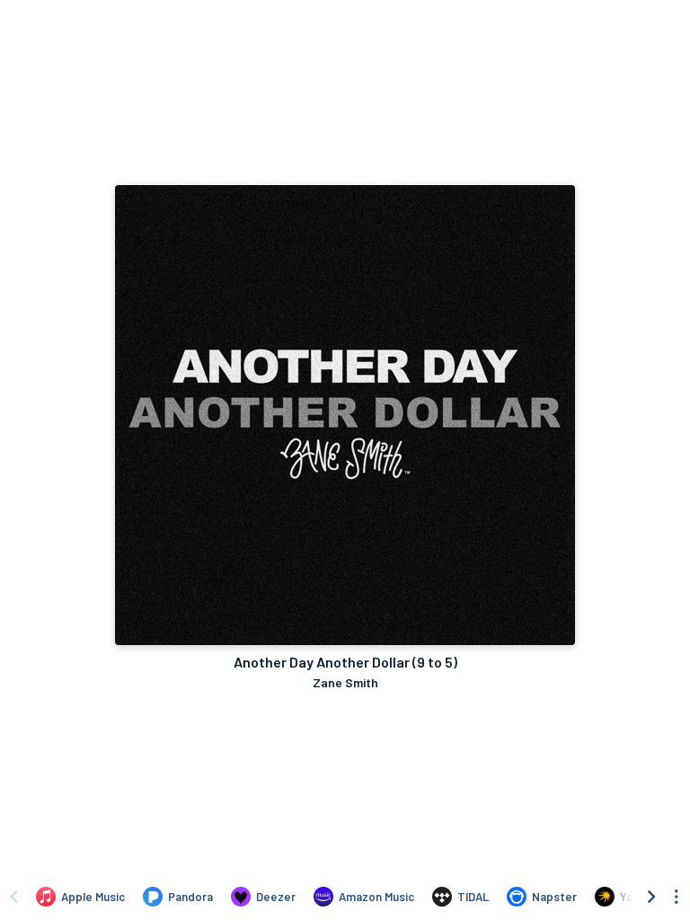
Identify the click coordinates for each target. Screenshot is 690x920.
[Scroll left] (13, 896)
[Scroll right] (651, 896)
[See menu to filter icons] (676, 896)
